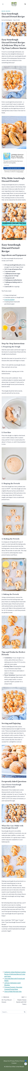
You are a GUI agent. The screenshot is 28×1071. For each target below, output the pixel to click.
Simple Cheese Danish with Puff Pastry (21, 1000)
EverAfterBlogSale (7, 20)
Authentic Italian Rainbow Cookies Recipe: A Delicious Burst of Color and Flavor (15, 974)
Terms (22, 1061)
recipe (3, 11)
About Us (6, 1061)
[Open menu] (3, 4)
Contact (14, 1063)
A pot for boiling (9, 299)
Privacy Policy (14, 1061)
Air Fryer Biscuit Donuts (7, 999)
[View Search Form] (25, 4)
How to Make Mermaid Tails (13, 991)
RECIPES (8, 11)
